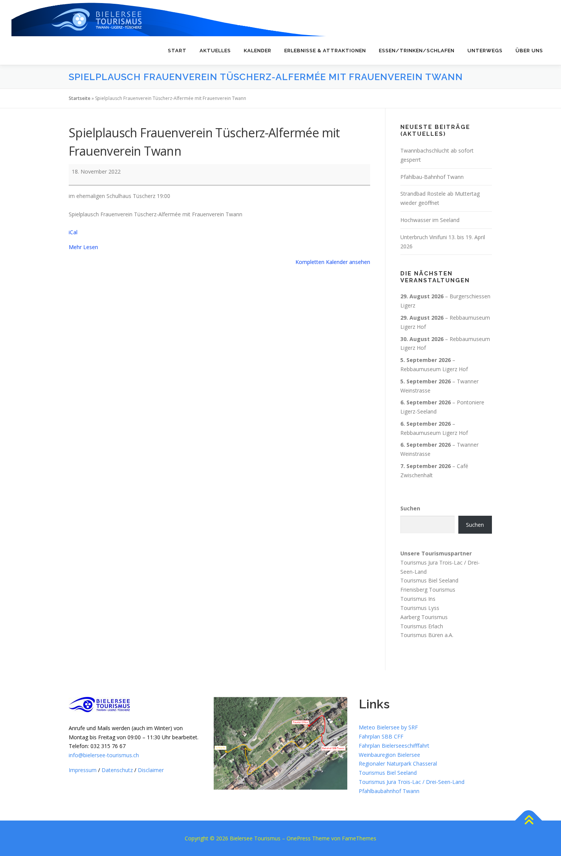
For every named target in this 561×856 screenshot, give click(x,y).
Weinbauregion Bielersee (389, 754)
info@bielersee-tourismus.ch (104, 755)
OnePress (299, 838)
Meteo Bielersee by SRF (388, 727)
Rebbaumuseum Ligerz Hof (434, 369)
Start (177, 50)
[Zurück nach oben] (528, 820)
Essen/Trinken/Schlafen (417, 50)
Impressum (83, 770)
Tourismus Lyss (419, 607)
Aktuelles (215, 50)
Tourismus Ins (417, 598)
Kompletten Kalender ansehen (332, 261)
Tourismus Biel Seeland (429, 580)
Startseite (79, 98)
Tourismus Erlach (421, 625)
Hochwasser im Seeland (429, 220)
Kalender (257, 50)
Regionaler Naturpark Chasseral (398, 763)
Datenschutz (117, 770)
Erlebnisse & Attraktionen (325, 50)
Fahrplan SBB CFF (381, 736)
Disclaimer (151, 770)
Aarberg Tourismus (424, 617)
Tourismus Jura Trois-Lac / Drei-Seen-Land (411, 781)
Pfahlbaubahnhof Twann (389, 791)
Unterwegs (485, 50)
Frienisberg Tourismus (427, 589)
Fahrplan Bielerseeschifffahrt (394, 745)
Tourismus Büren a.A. (426, 635)
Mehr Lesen (83, 247)
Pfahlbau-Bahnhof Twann (432, 176)
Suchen (410, 508)
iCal (73, 232)
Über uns (529, 50)
